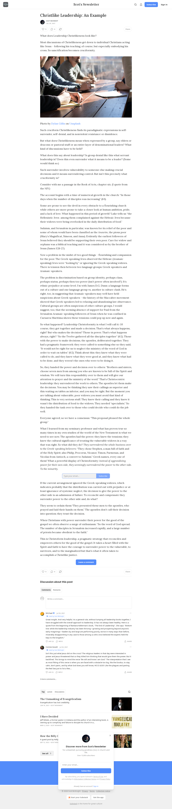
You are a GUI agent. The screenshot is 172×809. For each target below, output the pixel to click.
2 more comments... (48, 679)
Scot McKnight (52, 21)
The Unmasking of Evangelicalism (60, 699)
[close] (110, 735)
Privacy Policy (105, 779)
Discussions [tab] (59, 692)
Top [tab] (43, 692)
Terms (92, 791)
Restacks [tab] (56, 590)
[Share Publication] (141, 4)
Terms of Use (98, 776)
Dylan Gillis (58, 123)
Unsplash (74, 123)
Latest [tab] (49, 692)
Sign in (164, 4)
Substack (73, 803)
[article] (86, 704)
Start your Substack (79, 797)
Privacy (85, 791)
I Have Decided (49, 716)
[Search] (135, 4)
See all (45, 753)
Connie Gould (52, 647)
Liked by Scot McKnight (56, 616)
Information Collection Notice (85, 779)
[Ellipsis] (131, 613)
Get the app (98, 797)
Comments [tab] (46, 590)
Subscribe (151, 4)
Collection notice (103, 791)
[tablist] (51, 589)
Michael (49, 613)
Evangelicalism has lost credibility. (55, 702)
